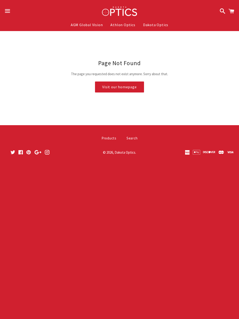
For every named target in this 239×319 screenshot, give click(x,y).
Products (109, 138)
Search (132, 138)
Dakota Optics (155, 24)
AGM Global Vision (87, 24)
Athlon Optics (122, 24)
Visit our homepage (119, 87)
